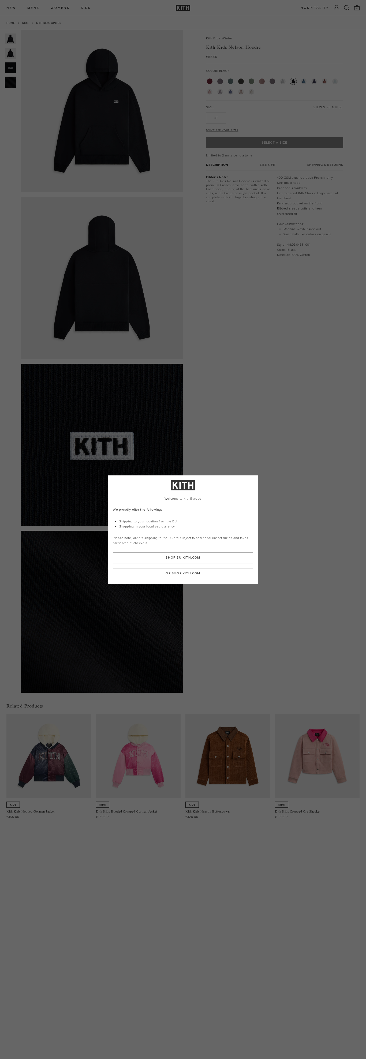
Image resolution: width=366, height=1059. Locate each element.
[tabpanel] (274, 216)
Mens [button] (33, 8)
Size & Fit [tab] (268, 165)
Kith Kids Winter (48, 23)
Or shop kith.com (183, 573)
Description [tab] (217, 165)
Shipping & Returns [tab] (325, 165)
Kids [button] (86, 8)
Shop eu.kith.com (183, 557)
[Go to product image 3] (10, 67)
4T (216, 117)
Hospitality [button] (315, 8)
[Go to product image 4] (10, 82)
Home (10, 23)
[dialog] (183, 529)
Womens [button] (60, 8)
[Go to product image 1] (10, 38)
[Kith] (183, 8)
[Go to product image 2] (10, 53)
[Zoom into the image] (102, 111)
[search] (346, 7)
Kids (25, 23)
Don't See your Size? (222, 130)
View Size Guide (328, 107)
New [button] (11, 8)
